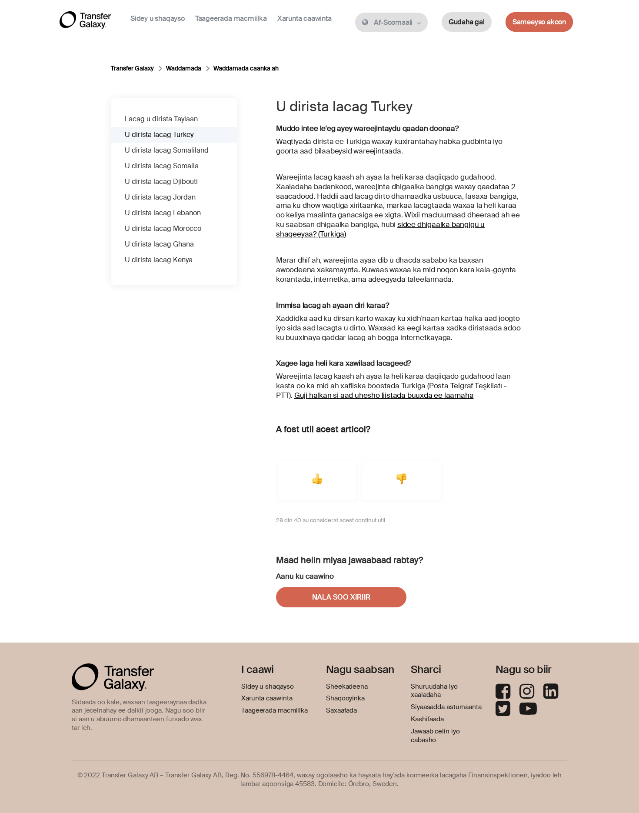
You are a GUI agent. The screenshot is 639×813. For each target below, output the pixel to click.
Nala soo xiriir (341, 597)
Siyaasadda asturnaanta (446, 707)
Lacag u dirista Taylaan (161, 118)
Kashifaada (427, 719)
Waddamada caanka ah (246, 68)
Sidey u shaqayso (157, 18)
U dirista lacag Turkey (159, 134)
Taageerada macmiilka (231, 18)
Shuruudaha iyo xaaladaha (434, 691)
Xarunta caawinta (304, 18)
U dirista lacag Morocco (163, 228)
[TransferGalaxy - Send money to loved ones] (85, 22)
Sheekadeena (347, 686)
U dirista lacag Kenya (159, 259)
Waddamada (183, 68)
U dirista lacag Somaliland (167, 150)
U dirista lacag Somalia (162, 165)
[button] (317, 480)
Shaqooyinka (345, 698)
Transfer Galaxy (132, 68)
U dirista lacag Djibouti (161, 181)
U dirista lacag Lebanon (163, 212)
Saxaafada (341, 710)
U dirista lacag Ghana (159, 244)
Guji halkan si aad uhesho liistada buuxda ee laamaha (384, 395)
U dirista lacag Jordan (160, 197)
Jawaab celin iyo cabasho (435, 735)
